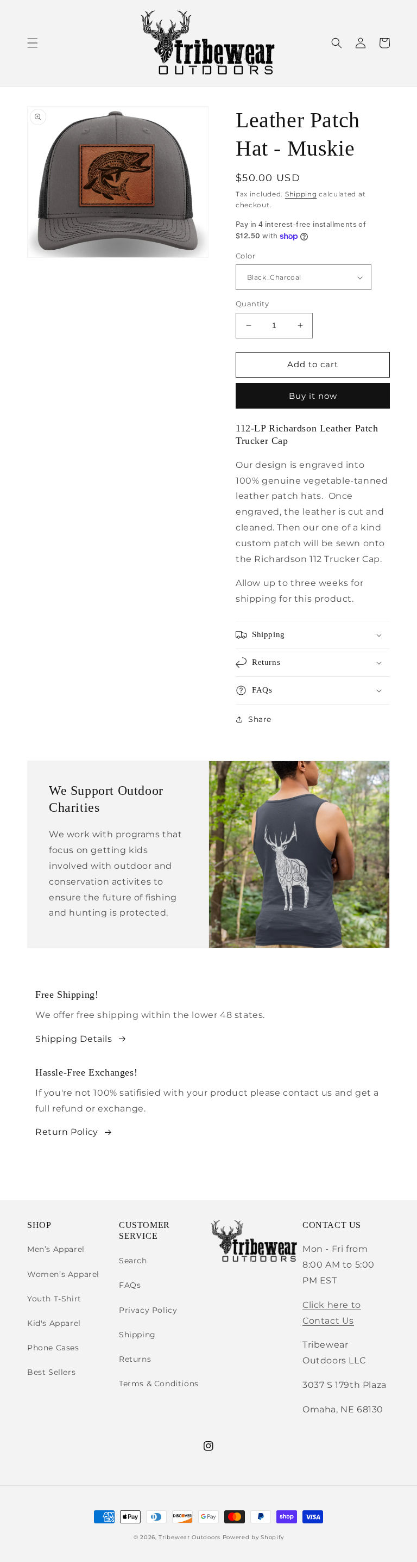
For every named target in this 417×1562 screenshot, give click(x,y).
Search (133, 1260)
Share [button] (259, 719)
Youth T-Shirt (54, 1299)
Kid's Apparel (54, 1323)
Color (245, 255)
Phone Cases (53, 1348)
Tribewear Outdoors (189, 1537)
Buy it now (313, 396)
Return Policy (66, 1132)
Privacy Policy (148, 1310)
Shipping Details (73, 1039)
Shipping (301, 194)
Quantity (252, 303)
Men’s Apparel (56, 1249)
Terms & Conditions (159, 1383)
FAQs (130, 1285)
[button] (33, 43)
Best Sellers (51, 1372)
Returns (135, 1359)
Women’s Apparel (63, 1274)
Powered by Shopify (253, 1537)
